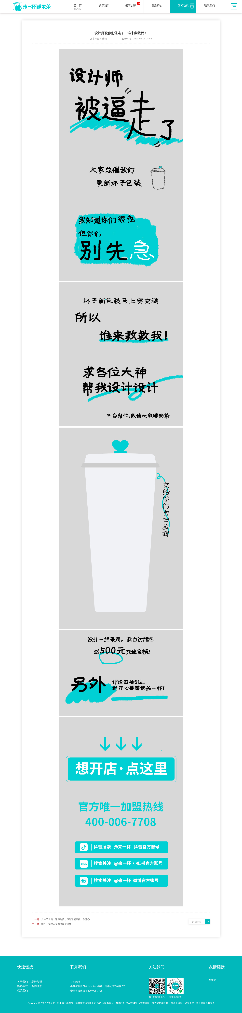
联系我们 (22, 990)
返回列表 (196, 921)
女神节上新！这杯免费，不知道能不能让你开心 (65, 919)
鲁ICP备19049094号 (126, 1003)
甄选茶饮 (22, 986)
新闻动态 (36, 986)
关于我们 (22, 981)
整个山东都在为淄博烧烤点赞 (56, 924)
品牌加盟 (36, 981)
